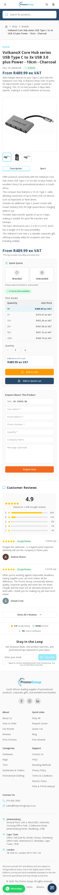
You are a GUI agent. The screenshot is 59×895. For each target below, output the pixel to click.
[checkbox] (4, 663)
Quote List (37, 728)
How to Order (10, 723)
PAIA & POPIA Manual (43, 786)
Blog (34, 734)
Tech (5, 764)
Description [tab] (16, 168)
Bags (5, 759)
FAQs (35, 759)
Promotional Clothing (13, 775)
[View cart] (47, 4)
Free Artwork (38, 739)
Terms (29, 886)
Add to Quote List (32, 380)
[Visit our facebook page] (21, 701)
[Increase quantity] (25, 350)
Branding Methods (41, 764)
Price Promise (10, 739)
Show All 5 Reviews (27, 614)
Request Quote (40, 723)
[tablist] (29, 168)
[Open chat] (52, 888)
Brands (25, 26)
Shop (14, 26)
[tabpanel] (29, 209)
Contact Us (37, 754)
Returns (40, 886)
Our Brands (8, 728)
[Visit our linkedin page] (38, 701)
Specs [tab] (43, 168)
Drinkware (8, 754)
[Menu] (5, 4)
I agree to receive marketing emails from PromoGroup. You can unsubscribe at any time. (31, 664)
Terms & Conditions (42, 775)
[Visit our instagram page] (29, 701)
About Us (7, 718)
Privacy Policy (39, 770)
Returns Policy (39, 781)
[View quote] (53, 4)
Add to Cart (32, 371)
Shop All (36, 718)
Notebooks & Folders (14, 770)
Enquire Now (29, 469)
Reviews (7, 734)
